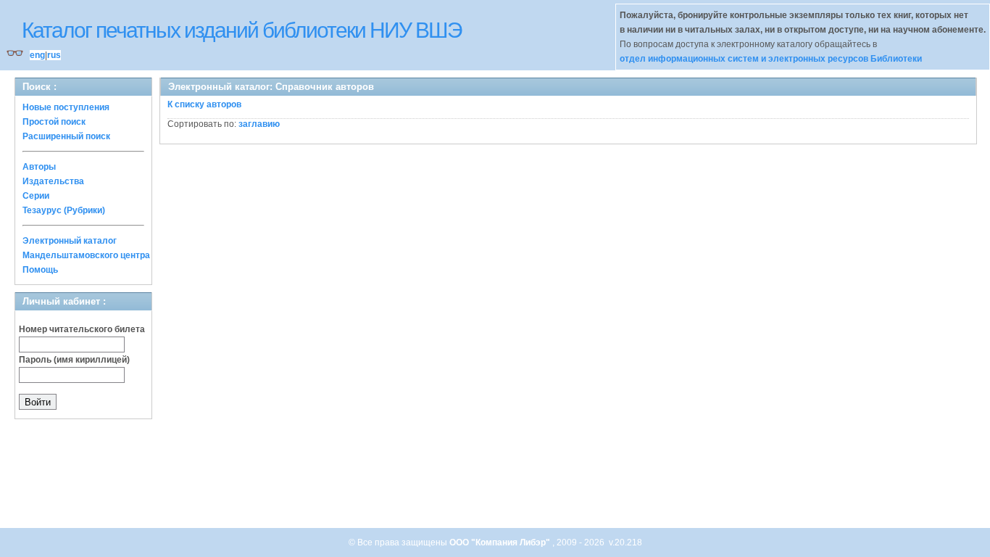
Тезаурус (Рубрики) (63, 210)
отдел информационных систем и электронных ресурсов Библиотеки (771, 59)
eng (37, 55)
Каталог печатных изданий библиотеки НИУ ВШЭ (242, 30)
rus (54, 55)
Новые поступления (65, 107)
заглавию (259, 124)
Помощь (40, 270)
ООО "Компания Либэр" (500, 542)
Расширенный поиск (66, 136)
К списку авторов (204, 104)
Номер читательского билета (82, 329)
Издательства (53, 181)
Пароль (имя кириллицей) (74, 360)
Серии (35, 196)
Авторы (39, 167)
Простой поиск (54, 122)
